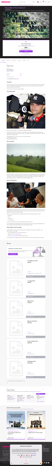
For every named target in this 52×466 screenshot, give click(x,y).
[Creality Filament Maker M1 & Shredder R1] (16, 420)
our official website (14, 235)
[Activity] (43, 2)
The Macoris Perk (33, 260)
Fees (43, 447)
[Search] (20, 2)
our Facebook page (17, 234)
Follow (26, 51)
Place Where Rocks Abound (15, 8)
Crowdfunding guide (37, 391)
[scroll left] (42, 389)
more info (8, 71)
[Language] (38, 2)
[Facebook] (3, 451)
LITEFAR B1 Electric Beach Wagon (35, 432)
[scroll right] (44, 408)
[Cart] (40, 2)
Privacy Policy (5, 462)
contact (12, 71)
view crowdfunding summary (26, 54)
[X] (4, 451)
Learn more (11, 399)
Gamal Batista (8, 9)
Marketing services (46, 448)
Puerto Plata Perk (33, 341)
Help (31, 391)
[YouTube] (6, 451)
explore (31, 409)
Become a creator (46, 449)
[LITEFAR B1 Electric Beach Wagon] (36, 420)
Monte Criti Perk (32, 321)
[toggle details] (25, 439)
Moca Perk (31, 301)
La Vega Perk (31, 281)
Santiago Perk (32, 361)
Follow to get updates (40, 401)
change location (30, 4)
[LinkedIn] (9, 451)
